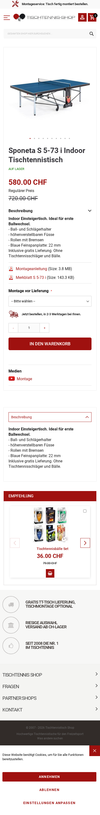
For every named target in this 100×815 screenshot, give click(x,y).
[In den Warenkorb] (50, 573)
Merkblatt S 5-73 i (31, 277)
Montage (24, 379)
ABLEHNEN (49, 790)
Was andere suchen (50, 738)
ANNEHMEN (49, 777)
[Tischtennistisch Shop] (44, 17)
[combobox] (50, 34)
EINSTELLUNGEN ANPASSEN (49, 803)
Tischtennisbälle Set (52, 549)
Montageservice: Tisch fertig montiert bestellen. (55, 4)
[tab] (50, 417)
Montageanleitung (32, 268)
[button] (30, 138)
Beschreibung (21, 417)
